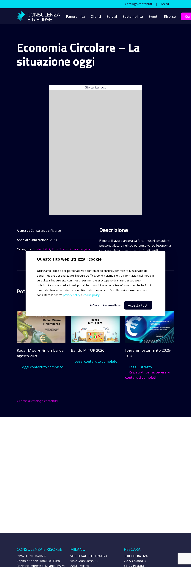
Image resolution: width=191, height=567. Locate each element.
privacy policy (71, 295)
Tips (55, 249)
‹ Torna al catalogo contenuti (37, 401)
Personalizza (111, 305)
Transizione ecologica (74, 249)
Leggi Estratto (140, 367)
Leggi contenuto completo (41, 367)
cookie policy (91, 295)
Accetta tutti (138, 305)
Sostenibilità (41, 249)
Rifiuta (94, 305)
